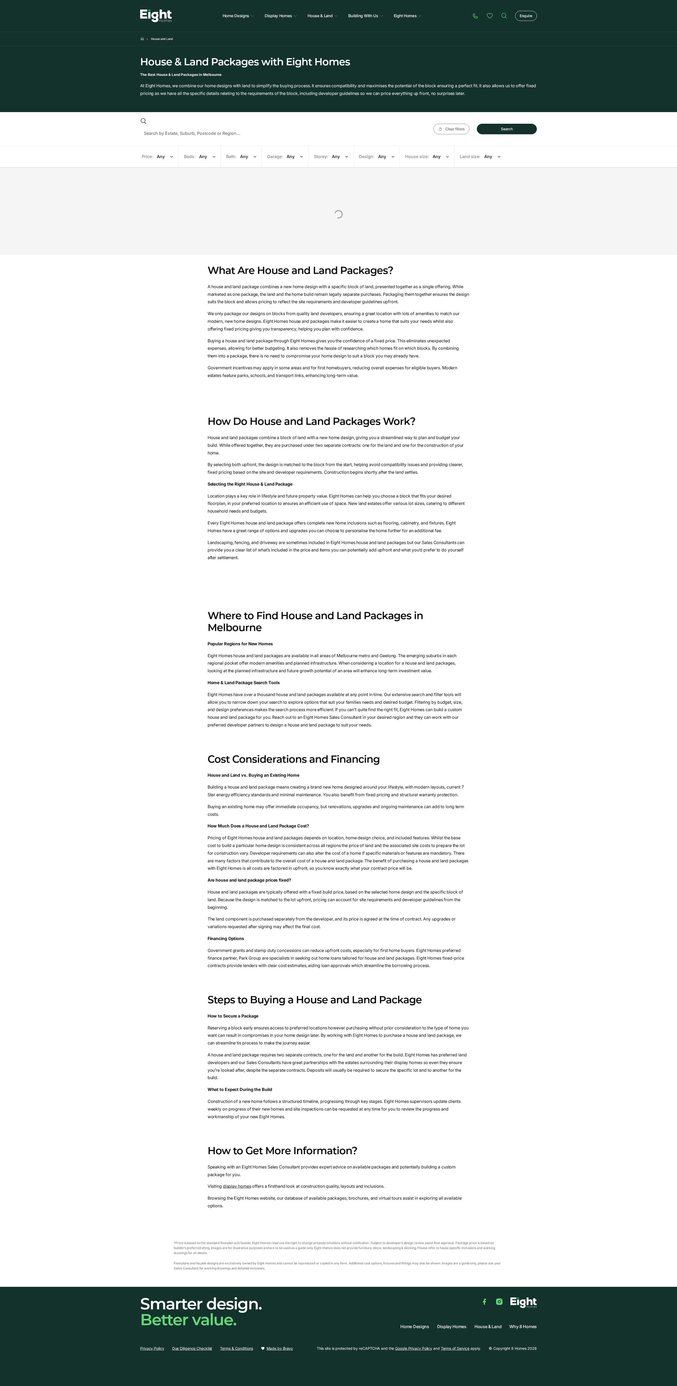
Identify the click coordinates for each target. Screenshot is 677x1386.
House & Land (320, 15)
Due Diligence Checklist (192, 1348)
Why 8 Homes (523, 1326)
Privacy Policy (152, 1348)
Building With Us (363, 15)
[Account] (490, 16)
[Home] (504, 16)
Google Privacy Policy (413, 1348)
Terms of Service (455, 1348)
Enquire (526, 15)
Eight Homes (405, 15)
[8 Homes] (156, 15)
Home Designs (236, 15)
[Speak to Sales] (475, 16)
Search (507, 129)
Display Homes (278, 15)
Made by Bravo (280, 1348)
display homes (237, 1186)
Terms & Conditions (236, 1348)
